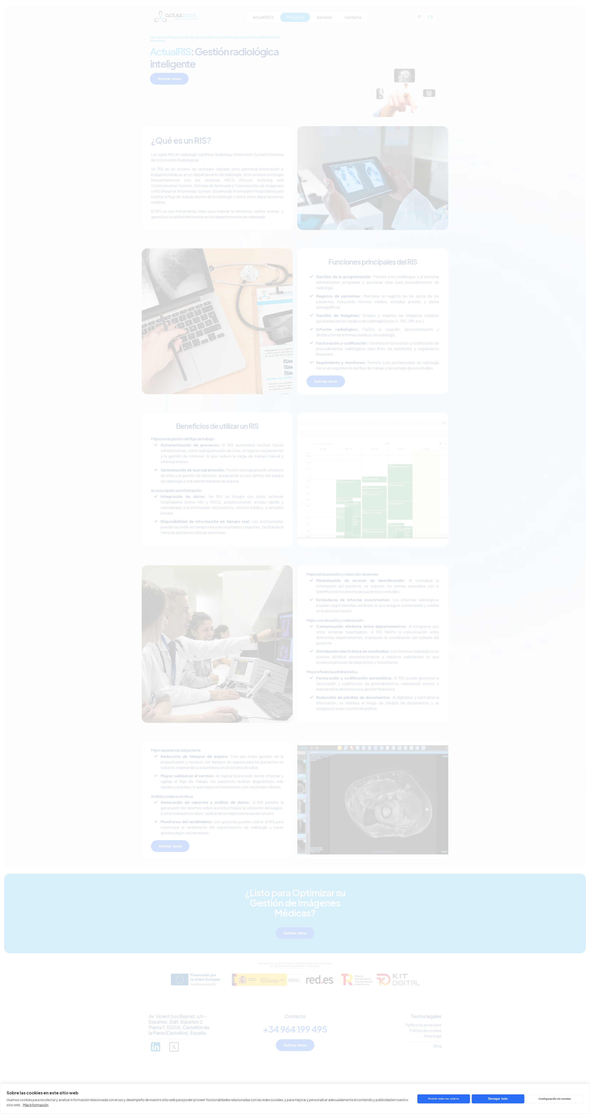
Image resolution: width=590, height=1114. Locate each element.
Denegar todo (498, 1098)
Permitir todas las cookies (443, 1098)
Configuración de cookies (555, 1098)
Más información (35, 1105)
